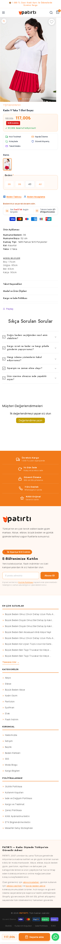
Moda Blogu (11, 764)
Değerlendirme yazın (30, 420)
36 (11, 185)
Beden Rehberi (12, 753)
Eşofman (9, 707)
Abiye (8, 677)
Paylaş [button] (9, 308)
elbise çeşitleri (14, 885)
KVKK (53, 925)
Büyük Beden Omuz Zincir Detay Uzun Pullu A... (30, 614)
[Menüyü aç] (3, 12)
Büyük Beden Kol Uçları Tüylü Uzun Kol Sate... (29, 644)
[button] (30, 336)
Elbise (8, 683)
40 (29, 184)
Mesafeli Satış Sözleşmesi (19, 828)
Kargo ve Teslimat (15, 804)
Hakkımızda (11, 735)
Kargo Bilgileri (12, 770)
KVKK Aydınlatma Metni (17, 816)
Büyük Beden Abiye (15, 689)
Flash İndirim (11, 719)
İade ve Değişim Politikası (18, 798)
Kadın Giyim (11, 695)
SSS (7, 758)
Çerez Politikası (13, 810)
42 (42, 185)
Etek (7, 713)
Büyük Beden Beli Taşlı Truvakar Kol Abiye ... (28, 650)
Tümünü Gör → (10, 662)
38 (21, 185)
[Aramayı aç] (51, 13)
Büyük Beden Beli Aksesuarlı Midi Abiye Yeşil (28, 632)
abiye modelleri (31, 882)
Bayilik (8, 747)
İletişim (9, 741)
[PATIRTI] (28, 12)
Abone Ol (50, 575)
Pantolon (10, 701)
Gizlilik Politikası (25, 582)
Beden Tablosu (14, 196)
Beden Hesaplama (36, 196)
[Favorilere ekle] (51, 22)
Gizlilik (8, 925)
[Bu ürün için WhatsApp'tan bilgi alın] (55, 937)
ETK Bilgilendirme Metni (17, 822)
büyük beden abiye (35, 885)
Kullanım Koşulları (14, 792)
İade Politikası (41, 925)
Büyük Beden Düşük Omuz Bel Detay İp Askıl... (29, 620)
